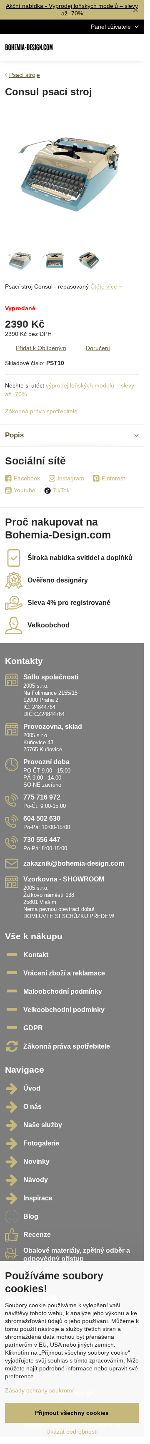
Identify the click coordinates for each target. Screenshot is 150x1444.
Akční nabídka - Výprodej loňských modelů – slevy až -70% (72, 9)
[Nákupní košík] (114, 47)
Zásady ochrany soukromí (39, 1390)
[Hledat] (94, 47)
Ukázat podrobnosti (72, 1431)
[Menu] (134, 47)
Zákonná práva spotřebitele (41, 411)
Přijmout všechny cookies (72, 1412)
